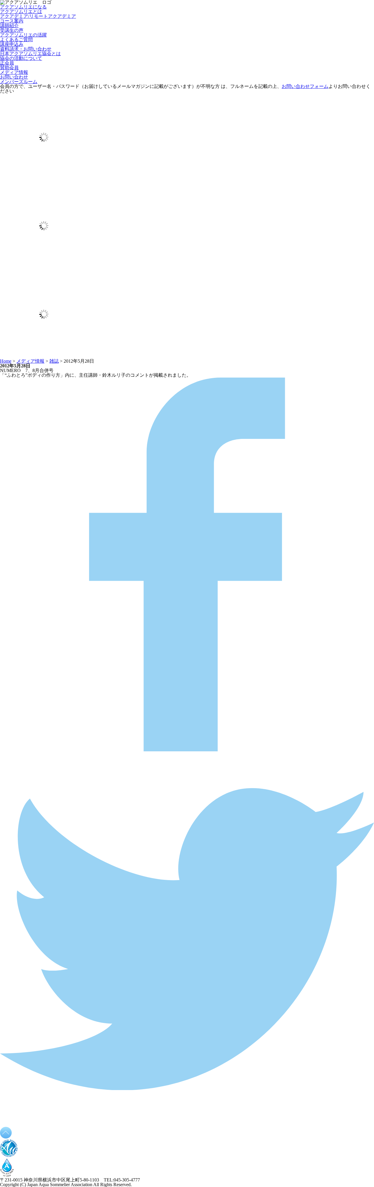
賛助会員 (9, 67)
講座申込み (11, 44)
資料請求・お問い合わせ (25, 48)
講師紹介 (9, 25)
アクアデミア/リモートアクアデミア (38, 16)
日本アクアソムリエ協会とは (30, 53)
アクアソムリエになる (23, 6)
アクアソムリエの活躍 (23, 34)
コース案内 (11, 20)
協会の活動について (21, 58)
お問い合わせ (14, 76)
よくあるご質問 (16, 39)
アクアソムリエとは (21, 11)
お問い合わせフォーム (305, 86)
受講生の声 (11, 30)
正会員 (7, 62)
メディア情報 (14, 72)
